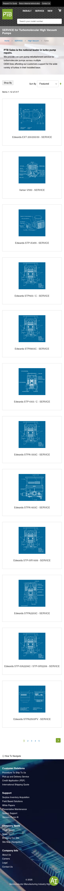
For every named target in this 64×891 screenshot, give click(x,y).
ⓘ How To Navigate (11, 755)
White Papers (8, 805)
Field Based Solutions (12, 801)
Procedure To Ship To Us (14, 772)
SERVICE (39, 10)
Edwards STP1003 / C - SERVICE (32, 401)
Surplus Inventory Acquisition (15, 797)
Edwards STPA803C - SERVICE (32, 348)
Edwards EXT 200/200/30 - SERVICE (32, 137)
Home (6, 40)
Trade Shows (8, 830)
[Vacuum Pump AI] (54, 881)
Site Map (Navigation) (12, 841)
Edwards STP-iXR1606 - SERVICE (32, 560)
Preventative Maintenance (14, 809)
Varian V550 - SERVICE (32, 190)
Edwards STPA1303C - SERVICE (32, 454)
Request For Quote (10, 3)
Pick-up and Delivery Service (15, 776)
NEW (50, 10)
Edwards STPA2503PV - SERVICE (32, 719)
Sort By (32, 83)
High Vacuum (33, 40)
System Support (9, 813)
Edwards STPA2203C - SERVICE (32, 613)
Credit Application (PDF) (13, 780)
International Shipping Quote (15, 784)
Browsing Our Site (10, 837)
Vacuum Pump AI (10, 817)
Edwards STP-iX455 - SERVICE (32, 243)
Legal (4, 862)
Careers (6, 858)
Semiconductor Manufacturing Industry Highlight (32, 884)
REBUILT (27, 10)
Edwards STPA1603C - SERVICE (32, 507)
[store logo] (7, 14)
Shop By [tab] (8, 82)
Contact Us (46, 3)
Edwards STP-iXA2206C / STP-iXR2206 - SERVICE (32, 666)
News (4, 834)
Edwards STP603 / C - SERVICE (32, 295)
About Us (6, 854)
